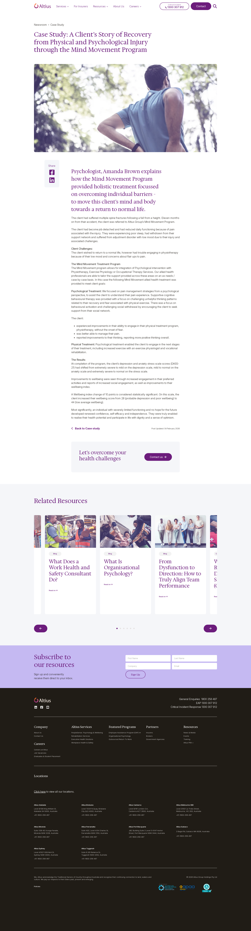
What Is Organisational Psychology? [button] (122, 567)
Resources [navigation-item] (99, 6)
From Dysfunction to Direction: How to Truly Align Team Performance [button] (180, 573)
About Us (37, 733)
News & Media (189, 733)
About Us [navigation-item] (118, 6)
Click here (40, 791)
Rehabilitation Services (80, 736)
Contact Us (38, 736)
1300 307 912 (209, 703)
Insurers (149, 733)
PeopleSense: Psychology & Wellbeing (87, 733)
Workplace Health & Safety (82, 743)
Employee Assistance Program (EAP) (124, 733)
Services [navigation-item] (61, 6)
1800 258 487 (209, 699)
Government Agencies (155, 739)
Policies (37, 886)
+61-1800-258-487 (41, 815)
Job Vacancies (40, 753)
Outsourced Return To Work (120, 739)
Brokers (149, 736)
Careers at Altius (41, 750)
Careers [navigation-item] (134, 6)
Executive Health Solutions (82, 739)
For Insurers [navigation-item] (81, 6)
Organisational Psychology (120, 736)
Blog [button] (110, 554)
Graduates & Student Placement (47, 756)
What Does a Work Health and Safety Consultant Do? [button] (70, 570)
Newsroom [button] (40, 24)
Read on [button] (107, 584)
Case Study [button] (57, 24)
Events (186, 736)
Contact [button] (201, 6)
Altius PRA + (188, 743)
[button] (42, 6)
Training (187, 739)
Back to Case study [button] (87, 428)
